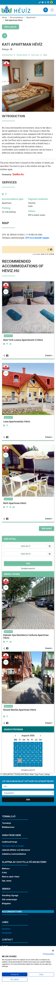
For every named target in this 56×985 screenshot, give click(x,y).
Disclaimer (6, 929)
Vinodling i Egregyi (10, 895)
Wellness (6, 869)
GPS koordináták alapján (37, 238)
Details (48, 355)
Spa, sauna (6, 881)
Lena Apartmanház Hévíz (16, 421)
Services (35, 55)
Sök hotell (46, 528)
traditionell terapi (9, 842)
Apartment (8, 336)
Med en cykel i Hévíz (10, 877)
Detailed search (27, 568)
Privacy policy (48, 954)
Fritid (4, 873)
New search (10, 27)
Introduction (7, 55)
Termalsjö (6, 823)
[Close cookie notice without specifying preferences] (53, 950)
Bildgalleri (6, 903)
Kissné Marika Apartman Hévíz (19, 709)
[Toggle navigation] (52, 10)
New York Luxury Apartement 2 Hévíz (23, 340)
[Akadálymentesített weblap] (51, 2)
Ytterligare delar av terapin (13, 846)
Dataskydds (7, 933)
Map (45, 55)
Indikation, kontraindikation (14, 854)
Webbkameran (8, 827)
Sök (28, 563)
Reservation (22, 55)
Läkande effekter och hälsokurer (16, 850)
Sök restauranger (9, 899)
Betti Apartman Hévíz (14, 503)
